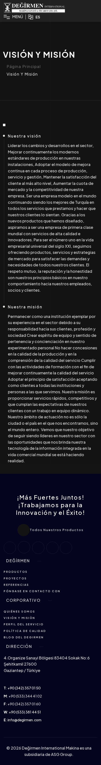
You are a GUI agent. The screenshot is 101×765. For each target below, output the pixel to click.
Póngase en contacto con (32, 591)
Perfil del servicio (24, 624)
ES (38, 16)
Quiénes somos (19, 611)
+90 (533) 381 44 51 (25, 712)
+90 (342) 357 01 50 (24, 688)
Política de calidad (25, 630)
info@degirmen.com (24, 720)
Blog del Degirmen (24, 637)
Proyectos (15, 578)
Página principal (24, 66)
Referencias (16, 584)
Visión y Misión (22, 74)
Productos (16, 571)
